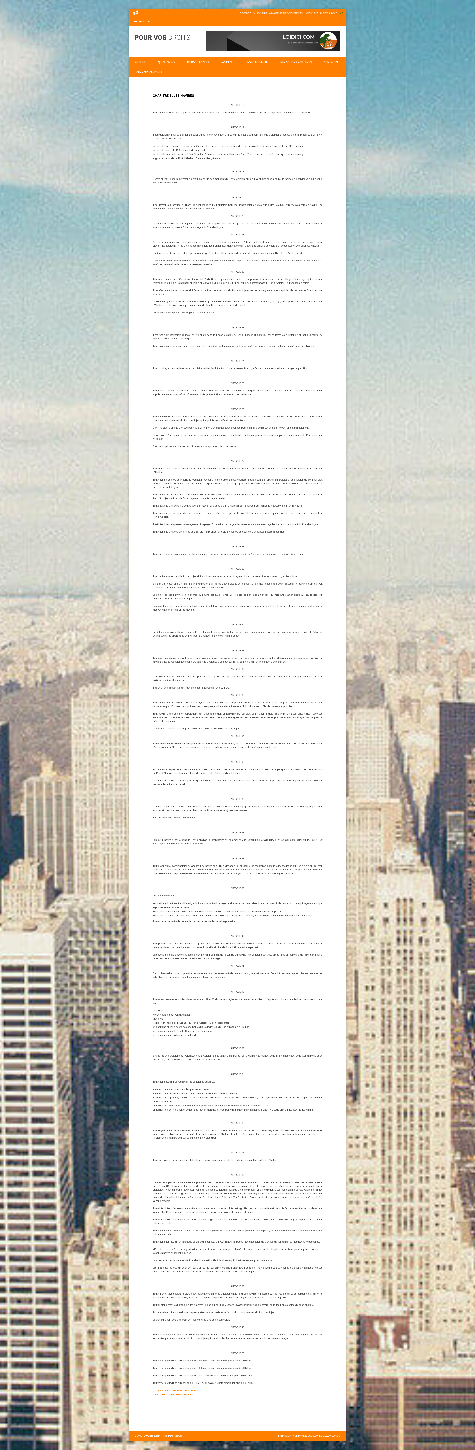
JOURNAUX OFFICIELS (148, 72)
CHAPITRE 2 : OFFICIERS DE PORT (174, 1394)
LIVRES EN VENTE (257, 62)
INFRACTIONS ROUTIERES (296, 62)
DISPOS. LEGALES (198, 62)
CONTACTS (331, 62)
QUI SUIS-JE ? (166, 62)
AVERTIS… (227, 62)
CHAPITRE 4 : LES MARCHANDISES (175, 1390)
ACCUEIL (140, 62)
